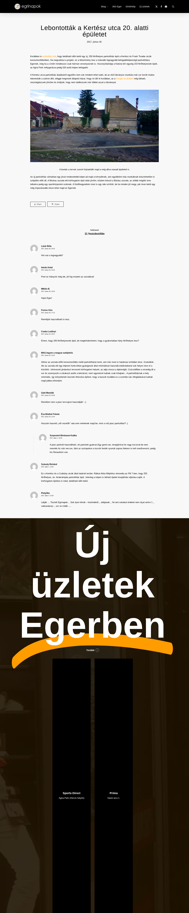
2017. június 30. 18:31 (48, 334)
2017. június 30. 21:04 (48, 416)
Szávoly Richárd (49, 464)
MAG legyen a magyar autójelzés (57, 353)
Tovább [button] (90, 650)
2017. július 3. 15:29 (47, 495)
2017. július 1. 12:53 (47, 467)
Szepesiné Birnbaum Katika (63, 435)
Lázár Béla (46, 246)
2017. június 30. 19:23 (48, 355)
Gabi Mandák (47, 393)
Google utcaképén (124, 78)
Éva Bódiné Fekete (50, 414)
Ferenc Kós (46, 310)
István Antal (47, 267)
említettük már (49, 56)
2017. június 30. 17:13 (48, 312)
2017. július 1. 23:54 (56, 438)
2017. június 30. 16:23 (48, 248)
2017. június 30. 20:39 (48, 395)
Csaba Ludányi (48, 331)
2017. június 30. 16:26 (48, 291)
